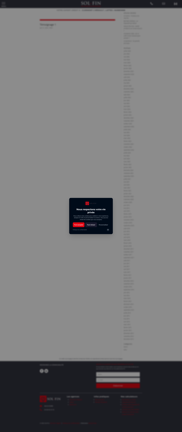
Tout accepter (78, 225)
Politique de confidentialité (80, 229)
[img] (108, 230)
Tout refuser (91, 225)
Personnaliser (103, 225)
